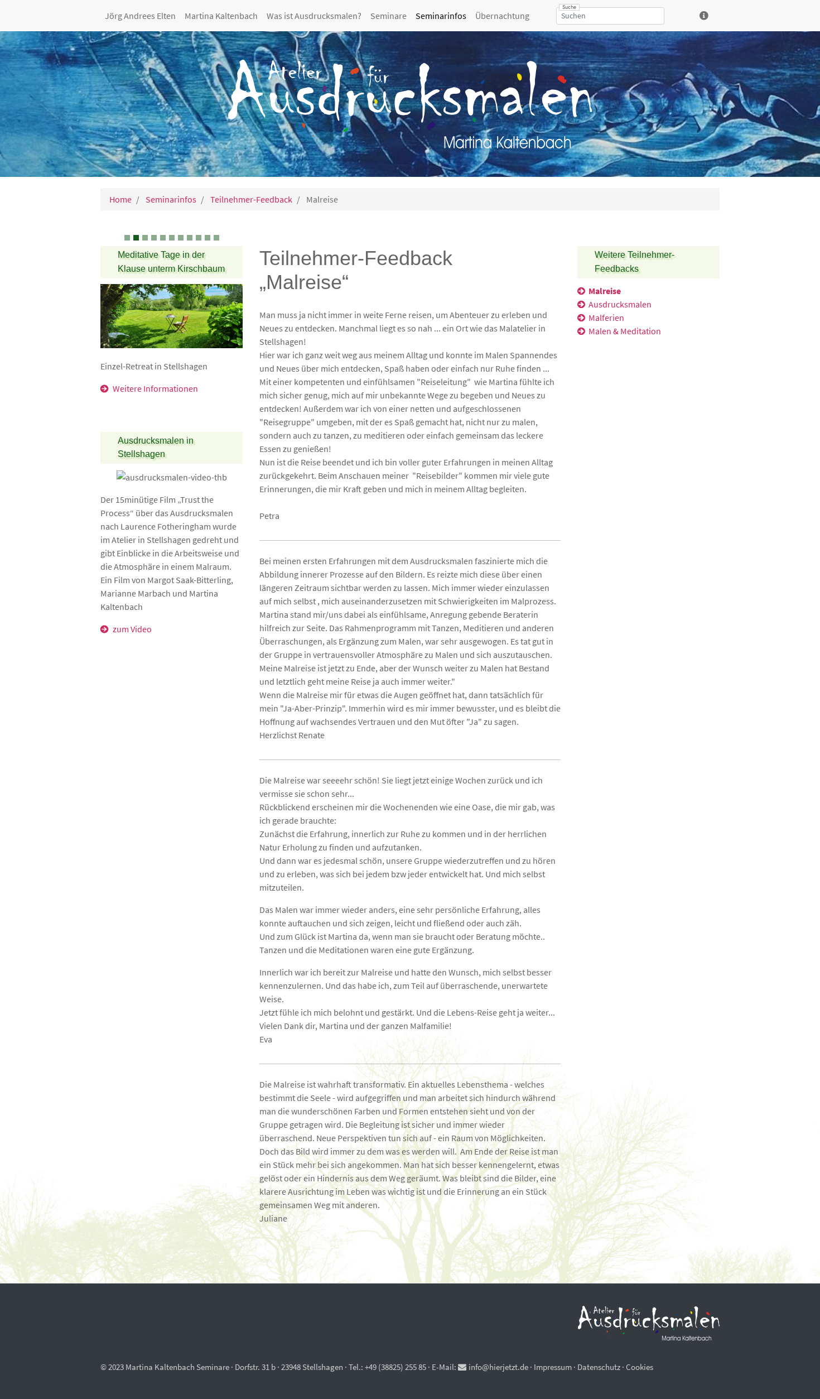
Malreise (605, 290)
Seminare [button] (388, 15)
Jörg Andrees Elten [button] (140, 15)
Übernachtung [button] (502, 15)
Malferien (606, 317)
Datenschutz (598, 1367)
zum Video (132, 628)
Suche (569, 7)
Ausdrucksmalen (620, 304)
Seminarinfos (170, 199)
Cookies (639, 1367)
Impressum (553, 1367)
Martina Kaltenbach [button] (221, 15)
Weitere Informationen (155, 388)
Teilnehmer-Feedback (250, 199)
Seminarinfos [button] (441, 15)
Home (120, 199)
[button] (705, 15)
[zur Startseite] (410, 104)
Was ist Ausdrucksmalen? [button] (314, 15)
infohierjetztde (498, 1367)
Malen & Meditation (625, 330)
